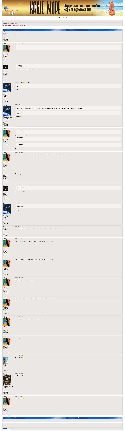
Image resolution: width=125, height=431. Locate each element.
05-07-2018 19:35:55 (20, 202)
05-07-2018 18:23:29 (20, 152)
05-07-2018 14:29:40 (20, 128)
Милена (4, 184)
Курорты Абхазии (22, 25)
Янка (4, 355)
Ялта (5, 420)
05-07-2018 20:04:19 (20, 226)
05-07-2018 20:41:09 (20, 355)
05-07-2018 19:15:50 (20, 184)
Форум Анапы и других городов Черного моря (11, 25)
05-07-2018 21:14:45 (20, 396)
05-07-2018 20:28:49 (20, 277)
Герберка (4, 43)
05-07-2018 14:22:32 (20, 104)
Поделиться (16, 31)
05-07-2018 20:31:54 (20, 316)
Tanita (4, 104)
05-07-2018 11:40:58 (20, 31)
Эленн (4, 373)
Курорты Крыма (46, 420)
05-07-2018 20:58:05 (20, 373)
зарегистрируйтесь (14, 23)
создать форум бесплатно (118, 425)
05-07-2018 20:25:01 (20, 238)
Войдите (9, 23)
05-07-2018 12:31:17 (20, 43)
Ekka (4, 31)
